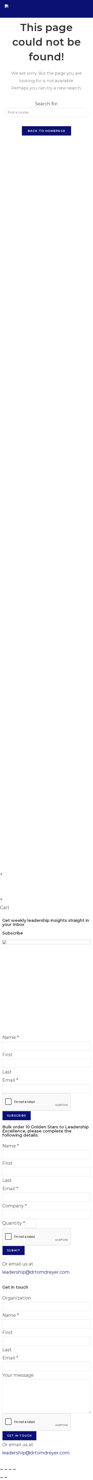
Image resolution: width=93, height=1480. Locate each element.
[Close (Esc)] (14, 1469)
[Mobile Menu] (85, 9)
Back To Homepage (46, 131)
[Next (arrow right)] (5, 1477)
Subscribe (16, 1115)
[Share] (10, 1469)
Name (10, 1037)
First (7, 1054)
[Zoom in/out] (1, 1469)
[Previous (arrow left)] (1, 1477)
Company (14, 1206)
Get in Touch (19, 1435)
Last (7, 1072)
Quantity (13, 1223)
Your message (18, 1375)
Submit (13, 1250)
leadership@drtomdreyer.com (36, 1272)
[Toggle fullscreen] (5, 1469)
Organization (16, 1298)
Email (10, 1080)
